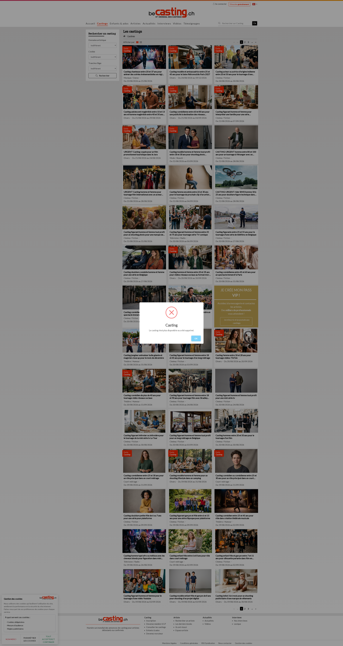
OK (196, 338)
